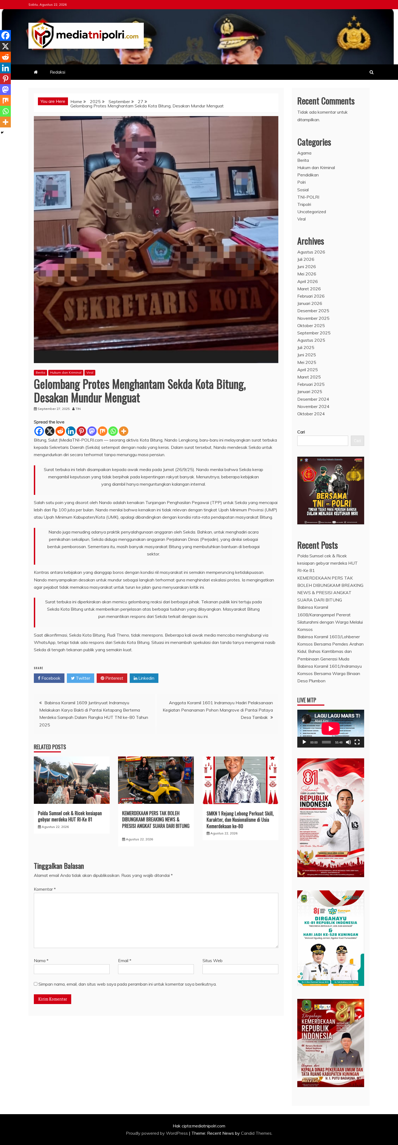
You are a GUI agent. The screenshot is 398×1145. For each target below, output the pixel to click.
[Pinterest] (81, 431)
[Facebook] (39, 431)
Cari (301, 432)
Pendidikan (308, 174)
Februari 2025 (311, 384)
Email (124, 960)
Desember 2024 (313, 399)
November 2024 (313, 406)
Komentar (45, 889)
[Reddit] (60, 431)
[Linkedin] (71, 431)
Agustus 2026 (311, 252)
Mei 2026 (306, 274)
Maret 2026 (309, 288)
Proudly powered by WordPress (157, 1133)
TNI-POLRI (308, 197)
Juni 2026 (306, 266)
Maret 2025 (309, 377)
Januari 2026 (309, 303)
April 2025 (307, 369)
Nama (41, 960)
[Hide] (2, 132)
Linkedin (145, 678)
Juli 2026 (305, 259)
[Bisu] (348, 742)
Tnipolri (304, 204)
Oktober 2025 (311, 325)
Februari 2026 (311, 296)
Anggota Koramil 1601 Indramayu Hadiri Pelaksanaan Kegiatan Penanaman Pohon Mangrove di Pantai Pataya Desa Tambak (218, 710)
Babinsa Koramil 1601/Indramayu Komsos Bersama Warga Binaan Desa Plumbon (329, 673)
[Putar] (304, 742)
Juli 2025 (305, 347)
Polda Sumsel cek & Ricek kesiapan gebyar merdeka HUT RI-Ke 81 (70, 816)
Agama (304, 153)
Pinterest (113, 678)
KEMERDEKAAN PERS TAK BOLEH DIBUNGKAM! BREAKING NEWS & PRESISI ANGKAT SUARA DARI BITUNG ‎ (156, 819)
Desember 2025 (313, 310)
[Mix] (102, 431)
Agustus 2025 (311, 340)
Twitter (82, 678)
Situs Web (213, 960)
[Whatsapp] (113, 431)
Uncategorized (311, 211)
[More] (123, 431)
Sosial (303, 189)
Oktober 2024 (311, 413)
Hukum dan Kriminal (65, 372)
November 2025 (313, 318)
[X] (49, 431)
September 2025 (314, 332)
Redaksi (57, 72)
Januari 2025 (309, 391)
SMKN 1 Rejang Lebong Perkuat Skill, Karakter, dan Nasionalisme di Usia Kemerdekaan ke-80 (240, 820)
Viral (89, 372)
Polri (301, 182)
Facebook (50, 678)
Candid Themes (256, 1133)
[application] (330, 728)
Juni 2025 (306, 354)
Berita (40, 372)
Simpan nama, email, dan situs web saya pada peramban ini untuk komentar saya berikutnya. (127, 984)
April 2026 (307, 281)
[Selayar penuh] (357, 742)
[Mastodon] (92, 431)
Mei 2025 (306, 362)
